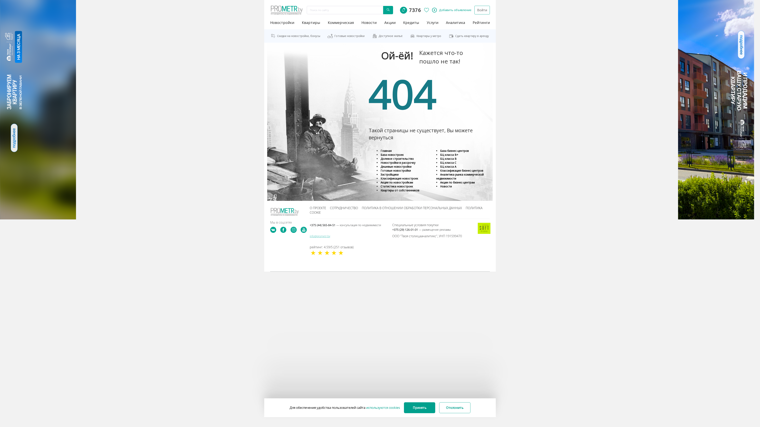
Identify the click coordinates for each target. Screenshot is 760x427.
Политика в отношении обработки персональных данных (412, 208)
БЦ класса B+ (449, 155)
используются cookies (383, 407)
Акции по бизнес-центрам (457, 182)
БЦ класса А (448, 166)
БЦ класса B (448, 159)
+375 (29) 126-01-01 (421, 229)
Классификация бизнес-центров (461, 170)
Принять (420, 407)
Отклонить (455, 407)
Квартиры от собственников (400, 190)
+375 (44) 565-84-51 (345, 225)
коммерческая (341, 22)
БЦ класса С (448, 162)
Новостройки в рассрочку (398, 162)
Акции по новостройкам (397, 182)
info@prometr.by (320, 236)
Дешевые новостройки (396, 166)
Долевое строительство (397, 159)
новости (369, 22)
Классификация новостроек (399, 178)
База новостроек (392, 155)
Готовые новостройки (349, 36)
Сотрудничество (344, 208)
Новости (446, 186)
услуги (432, 22)
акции (390, 22)
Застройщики (390, 174)
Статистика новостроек (397, 186)
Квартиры (311, 22)
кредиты (411, 22)
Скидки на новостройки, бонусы (298, 36)
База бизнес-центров (454, 151)
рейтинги (481, 22)
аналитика (455, 22)
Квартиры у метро (428, 36)
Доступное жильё (391, 36)
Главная (386, 151)
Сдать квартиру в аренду (472, 36)
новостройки (282, 22)
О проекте (318, 208)
